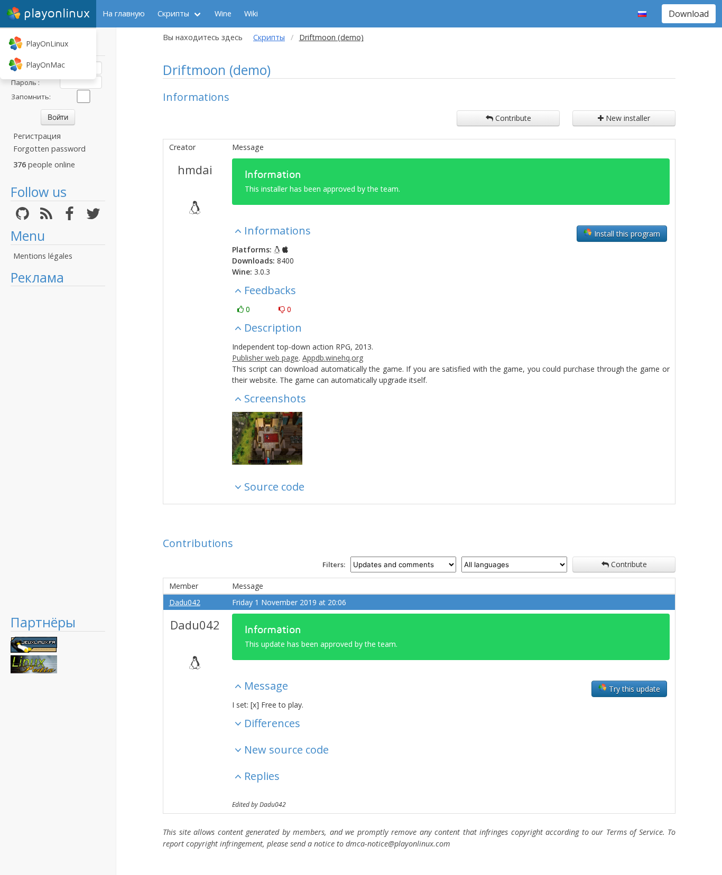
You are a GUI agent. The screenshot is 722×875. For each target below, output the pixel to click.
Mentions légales (42, 256)
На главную (124, 13)
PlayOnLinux (47, 44)
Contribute (512, 118)
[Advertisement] (58, 449)
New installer (627, 118)
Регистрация (37, 136)
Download (689, 14)
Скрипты (173, 13)
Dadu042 (184, 602)
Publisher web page (265, 358)
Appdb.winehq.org (332, 358)
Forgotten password (49, 149)
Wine (223, 13)
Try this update (633, 689)
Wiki (251, 13)
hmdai (195, 169)
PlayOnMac (45, 65)
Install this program (626, 234)
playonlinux (57, 13)
